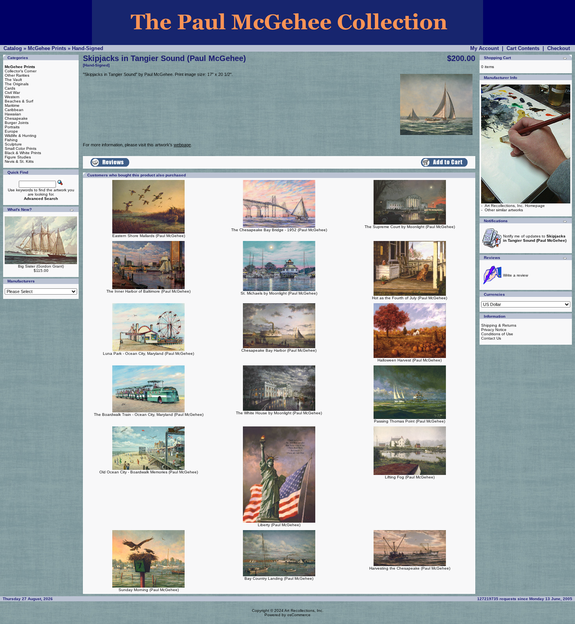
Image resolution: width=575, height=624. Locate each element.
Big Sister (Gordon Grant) (41, 266)
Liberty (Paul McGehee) (279, 525)
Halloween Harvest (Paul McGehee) (409, 360)
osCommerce (299, 615)
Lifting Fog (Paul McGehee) (410, 477)
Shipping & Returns (498, 325)
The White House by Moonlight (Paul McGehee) (279, 413)
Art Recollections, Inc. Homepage (515, 205)
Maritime (12, 105)
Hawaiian (13, 114)
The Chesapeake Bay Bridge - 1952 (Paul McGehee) (279, 230)
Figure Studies (18, 157)
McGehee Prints (47, 48)
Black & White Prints (23, 153)
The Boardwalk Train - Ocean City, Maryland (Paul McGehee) (148, 414)
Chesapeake (16, 118)
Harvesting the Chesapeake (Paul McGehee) (409, 568)
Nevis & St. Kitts (19, 161)
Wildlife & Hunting (20, 135)
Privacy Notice (494, 329)
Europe (11, 131)
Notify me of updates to (534, 238)
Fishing (11, 140)
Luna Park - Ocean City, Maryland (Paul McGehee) (148, 353)
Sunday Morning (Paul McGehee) (149, 590)
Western (12, 97)
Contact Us (491, 338)
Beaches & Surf (19, 101)
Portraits (12, 127)
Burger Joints (17, 122)
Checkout (558, 48)
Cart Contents (523, 48)
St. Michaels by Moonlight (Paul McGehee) (279, 293)
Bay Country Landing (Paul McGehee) (278, 578)
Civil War (12, 92)
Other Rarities (17, 75)
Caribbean (14, 110)
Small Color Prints (20, 148)
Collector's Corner (20, 71)
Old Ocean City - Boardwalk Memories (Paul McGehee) (148, 472)
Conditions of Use (497, 334)
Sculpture (13, 144)
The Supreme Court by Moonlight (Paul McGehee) (410, 227)
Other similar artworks (504, 210)
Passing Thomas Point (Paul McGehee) (409, 421)
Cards (10, 88)
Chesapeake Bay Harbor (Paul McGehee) (278, 350)
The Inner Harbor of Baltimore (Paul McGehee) (148, 291)
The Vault (13, 79)
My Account (484, 48)
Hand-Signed (87, 48)
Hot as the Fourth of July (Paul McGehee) (409, 298)
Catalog (13, 48)
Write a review (515, 275)
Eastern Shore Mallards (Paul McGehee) (148, 236)
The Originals (17, 84)
